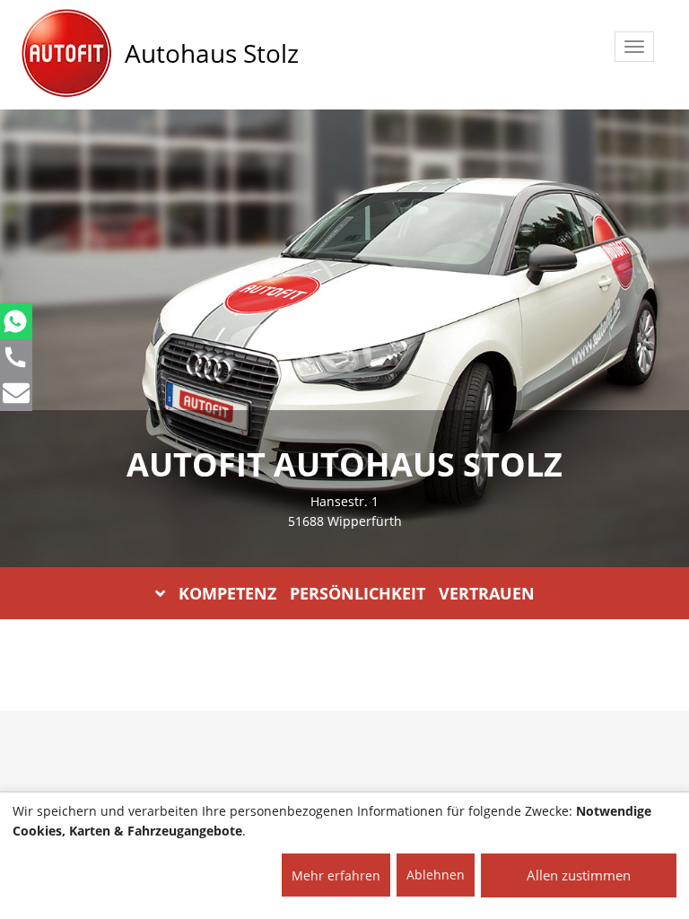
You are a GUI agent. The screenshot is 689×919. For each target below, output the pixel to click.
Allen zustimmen (579, 875)
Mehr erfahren (336, 875)
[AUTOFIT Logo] (66, 54)
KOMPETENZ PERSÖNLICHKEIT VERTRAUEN (357, 593)
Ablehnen (435, 874)
